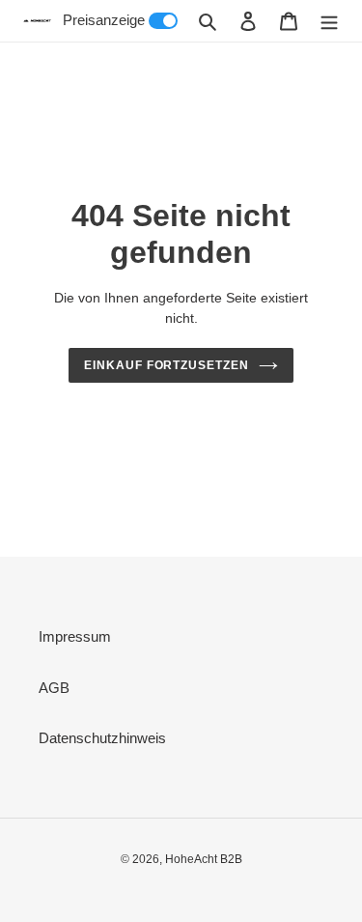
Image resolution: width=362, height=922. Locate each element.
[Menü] (329, 21)
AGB (54, 687)
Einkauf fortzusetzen (166, 365)
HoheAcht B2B (203, 859)
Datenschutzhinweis (102, 738)
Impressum (75, 636)
